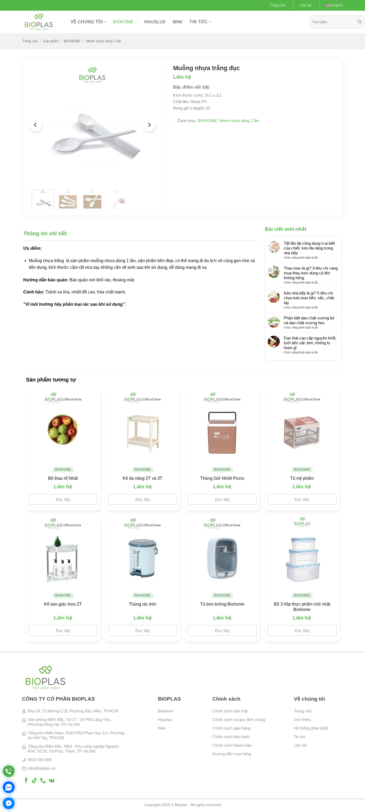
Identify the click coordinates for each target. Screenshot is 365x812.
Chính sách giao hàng (231, 728)
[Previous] (35, 125)
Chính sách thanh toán (232, 745)
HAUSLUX (155, 22)
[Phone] (9, 771)
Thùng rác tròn (142, 604)
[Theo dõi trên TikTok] (34, 781)
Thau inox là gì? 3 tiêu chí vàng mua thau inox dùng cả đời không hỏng (311, 273)
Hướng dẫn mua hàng (231, 753)
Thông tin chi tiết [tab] (45, 233)
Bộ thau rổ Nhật (63, 478)
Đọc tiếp (63, 499)
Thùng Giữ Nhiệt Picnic (222, 478)
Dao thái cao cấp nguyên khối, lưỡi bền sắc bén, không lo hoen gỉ (310, 343)
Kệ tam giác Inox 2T (63, 604)
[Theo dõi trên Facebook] (26, 781)
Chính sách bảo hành (231, 736)
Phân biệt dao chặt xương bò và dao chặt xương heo (309, 320)
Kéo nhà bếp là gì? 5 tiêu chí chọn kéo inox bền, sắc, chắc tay (309, 298)
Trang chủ (277, 5)
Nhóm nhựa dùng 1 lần (103, 41)
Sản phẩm (51, 41)
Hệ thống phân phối (311, 728)
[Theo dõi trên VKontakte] (52, 781)
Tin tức (198, 22)
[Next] (149, 125)
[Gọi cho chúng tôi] (43, 781)
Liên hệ (305, 5)
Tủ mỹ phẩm (302, 478)
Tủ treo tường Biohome (222, 604)
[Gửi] (359, 22)
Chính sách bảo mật (230, 711)
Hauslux (165, 719)
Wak (162, 728)
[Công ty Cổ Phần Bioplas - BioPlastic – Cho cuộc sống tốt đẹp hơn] (42, 22)
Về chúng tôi (87, 22)
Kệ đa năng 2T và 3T (142, 478)
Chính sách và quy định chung (238, 719)
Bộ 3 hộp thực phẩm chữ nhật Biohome (302, 606)
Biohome (165, 711)
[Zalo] (9, 787)
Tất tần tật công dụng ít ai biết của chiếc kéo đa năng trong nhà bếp (309, 248)
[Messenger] (9, 803)
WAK (178, 22)
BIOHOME (123, 22)
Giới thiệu (302, 719)
